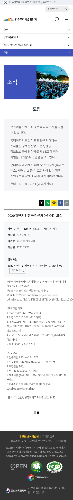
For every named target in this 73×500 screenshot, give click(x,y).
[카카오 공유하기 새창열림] (54, 202)
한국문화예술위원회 (28, 19)
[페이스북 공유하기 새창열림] (60, 202)
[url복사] (66, 202)
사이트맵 (61, 441)
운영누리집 (52, 9)
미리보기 (16, 270)
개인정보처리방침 (29, 436)
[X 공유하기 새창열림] (41, 202)
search (57, 19)
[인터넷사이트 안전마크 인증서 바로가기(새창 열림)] (37, 463)
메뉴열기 (65, 19)
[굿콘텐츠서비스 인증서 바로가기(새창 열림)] (38, 475)
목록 (36, 413)
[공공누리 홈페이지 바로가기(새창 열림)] (18, 465)
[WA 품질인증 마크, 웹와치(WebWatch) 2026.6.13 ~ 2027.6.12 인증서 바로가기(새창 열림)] (54, 462)
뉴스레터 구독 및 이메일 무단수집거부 (31, 441)
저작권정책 (48, 436)
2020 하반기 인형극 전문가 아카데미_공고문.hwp (34, 265)
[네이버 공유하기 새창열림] (47, 202)
